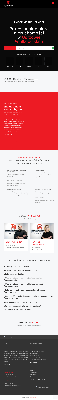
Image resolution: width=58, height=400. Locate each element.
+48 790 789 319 (37, 247)
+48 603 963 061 (11, 245)
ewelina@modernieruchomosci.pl (43, 249)
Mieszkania (10, 66)
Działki (19, 66)
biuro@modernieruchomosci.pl (39, 359)
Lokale (29, 66)
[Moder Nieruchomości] (8, 4)
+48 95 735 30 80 (36, 357)
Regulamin (32, 370)
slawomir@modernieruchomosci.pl (16, 247)
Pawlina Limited (33, 397)
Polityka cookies (33, 372)
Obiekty (48, 66)
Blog (31, 376)
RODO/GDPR (33, 374)
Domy (38, 66)
